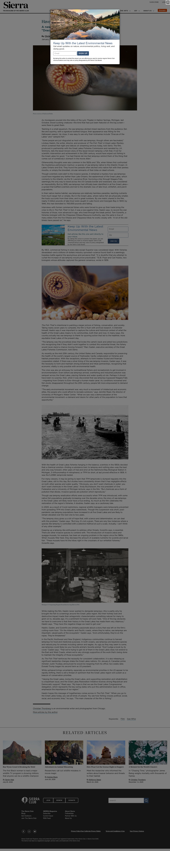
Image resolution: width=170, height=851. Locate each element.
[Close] (168, 2)
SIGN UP (83, 53)
